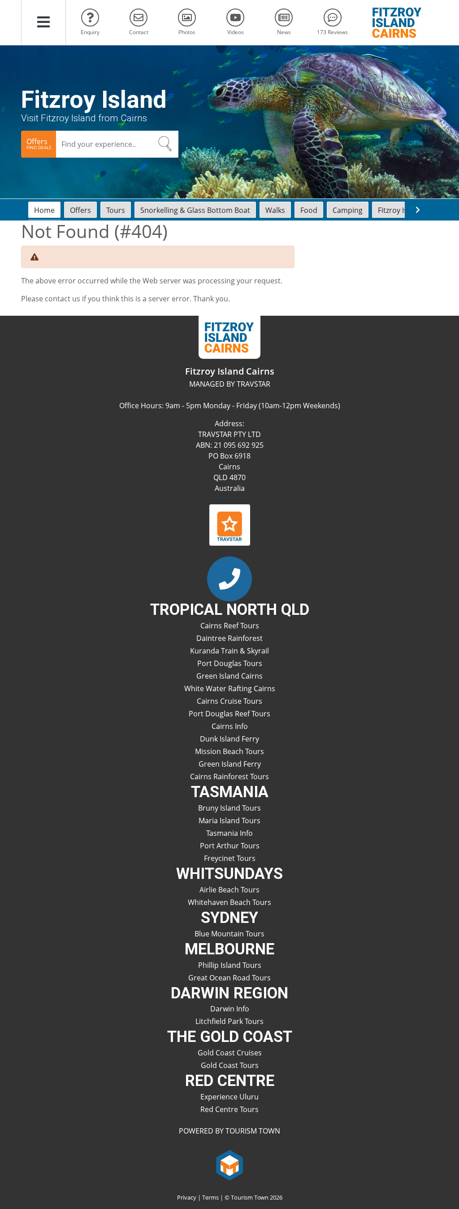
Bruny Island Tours (229, 808)
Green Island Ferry (230, 764)
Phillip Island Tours (229, 965)
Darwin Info (229, 1009)
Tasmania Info (229, 833)
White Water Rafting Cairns (229, 688)
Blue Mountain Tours (229, 934)
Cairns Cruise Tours (229, 701)
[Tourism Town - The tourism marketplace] (229, 1164)
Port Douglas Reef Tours (229, 714)
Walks (275, 210)
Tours (115, 210)
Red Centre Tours (229, 1109)
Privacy (186, 1197)
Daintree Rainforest (229, 638)
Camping (348, 210)
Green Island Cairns (229, 676)
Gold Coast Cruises (230, 1053)
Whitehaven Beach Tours (229, 902)
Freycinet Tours (229, 858)
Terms (210, 1197)
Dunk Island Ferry (229, 739)
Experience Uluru (229, 1097)
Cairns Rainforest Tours (229, 776)
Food (308, 210)
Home (44, 210)
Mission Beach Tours (229, 751)
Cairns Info (230, 726)
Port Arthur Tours (230, 846)
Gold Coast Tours (230, 1065)
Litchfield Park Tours (229, 1021)
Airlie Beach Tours (229, 890)
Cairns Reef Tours (229, 626)
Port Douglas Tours (229, 663)
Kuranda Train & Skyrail (229, 651)
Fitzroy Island (400, 210)
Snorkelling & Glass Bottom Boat (195, 210)
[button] (43, 22)
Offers (80, 210)
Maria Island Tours (229, 820)
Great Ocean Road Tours (229, 978)
